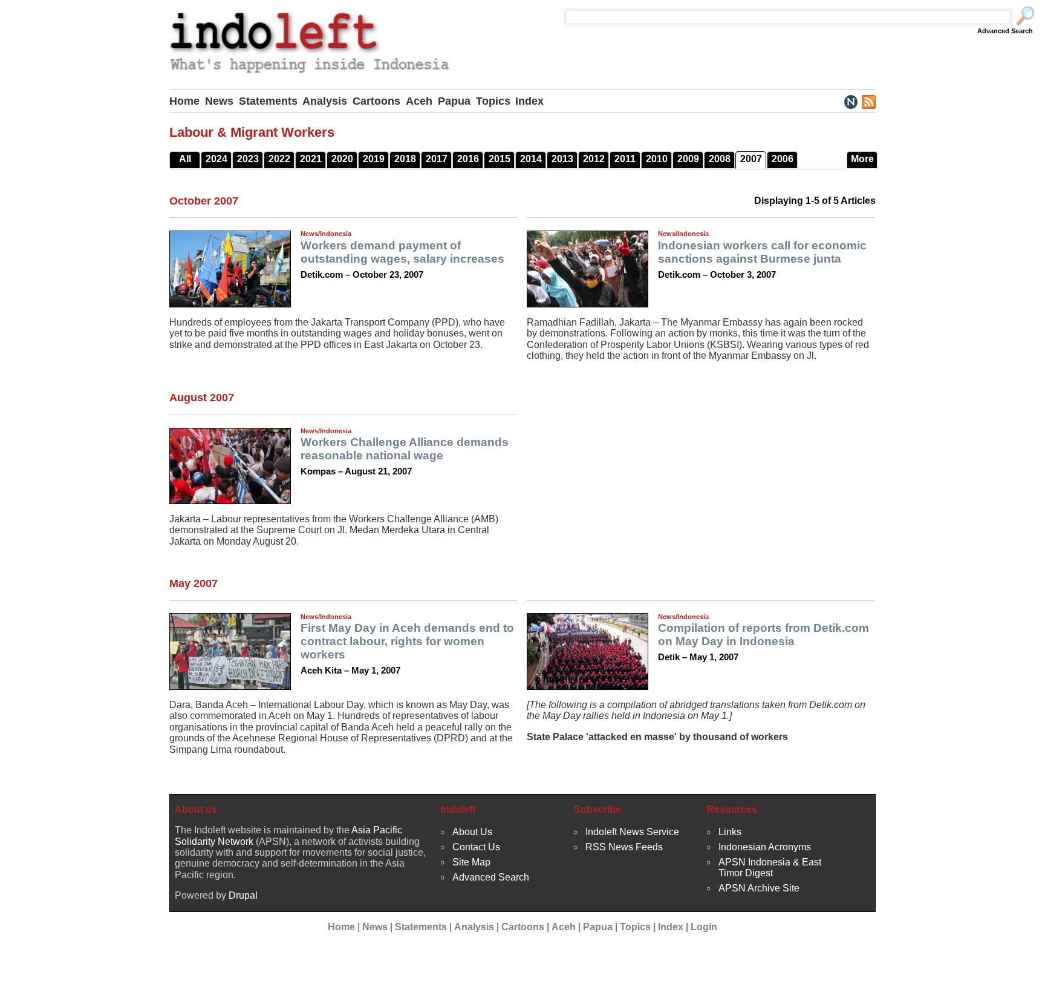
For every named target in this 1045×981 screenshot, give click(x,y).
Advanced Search (1005, 30)
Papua (454, 101)
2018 (405, 159)
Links (729, 832)
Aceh (419, 101)
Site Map (471, 862)
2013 (562, 159)
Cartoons (376, 101)
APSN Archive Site (758, 888)
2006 (782, 159)
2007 (751, 159)
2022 (279, 159)
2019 (374, 159)
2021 (311, 159)
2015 (499, 159)
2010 (657, 159)
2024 (216, 159)
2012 (594, 159)
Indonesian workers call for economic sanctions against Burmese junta (762, 252)
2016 (468, 159)
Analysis (324, 101)
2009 (688, 159)
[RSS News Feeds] (868, 101)
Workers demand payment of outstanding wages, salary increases (402, 252)
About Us (472, 832)
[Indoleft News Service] (850, 101)
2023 (248, 159)
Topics (493, 101)
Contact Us (476, 847)
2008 (720, 159)
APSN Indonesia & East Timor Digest (769, 867)
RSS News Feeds (624, 847)
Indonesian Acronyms (764, 847)
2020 (342, 159)
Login (704, 927)
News (219, 101)
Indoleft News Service (632, 832)
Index (529, 101)
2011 (625, 159)
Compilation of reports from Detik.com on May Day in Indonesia (763, 635)
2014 (531, 159)
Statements (268, 101)
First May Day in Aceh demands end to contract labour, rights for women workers (407, 641)
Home (184, 101)
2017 (437, 159)
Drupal (243, 895)
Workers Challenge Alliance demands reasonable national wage (405, 449)
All (185, 159)
